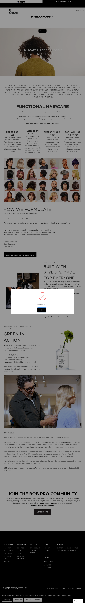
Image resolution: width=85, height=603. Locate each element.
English (76, 601)
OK (42, 310)
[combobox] (78, 601)
